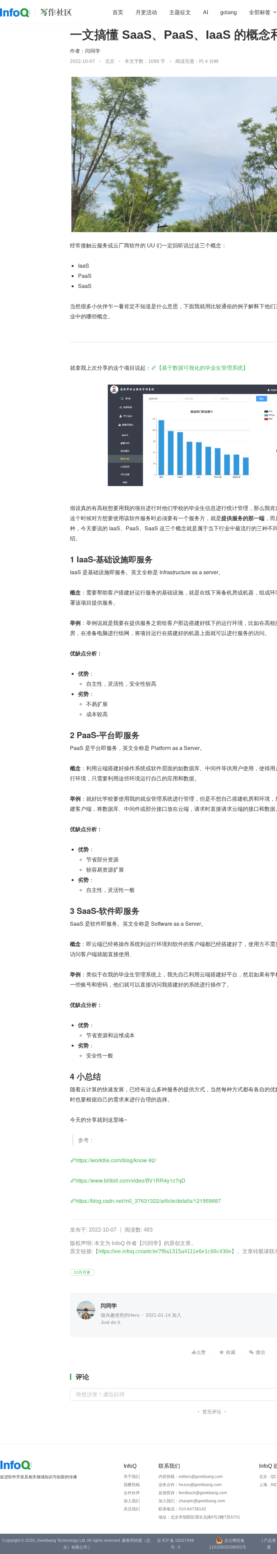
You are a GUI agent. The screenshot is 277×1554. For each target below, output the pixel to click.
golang (228, 12)
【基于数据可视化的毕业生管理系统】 (202, 367)
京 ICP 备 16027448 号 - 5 (175, 1544)
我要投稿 (132, 1484)
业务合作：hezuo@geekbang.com (190, 1484)
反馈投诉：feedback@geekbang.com (192, 1492)
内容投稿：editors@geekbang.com (190, 1476)
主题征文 (180, 12)
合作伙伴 (132, 1492)
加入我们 (132, 1501)
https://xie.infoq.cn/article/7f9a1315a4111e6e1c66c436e (164, 1251)
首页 (117, 12)
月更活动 (146, 12)
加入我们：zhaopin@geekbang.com (191, 1501)
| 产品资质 (269, 1544)
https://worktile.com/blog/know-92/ (115, 1160)
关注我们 (132, 1509)
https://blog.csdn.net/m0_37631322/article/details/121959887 (148, 1201)
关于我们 (132, 1476)
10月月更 (82, 1272)
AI (205, 12)
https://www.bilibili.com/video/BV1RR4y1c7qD (130, 1180)
